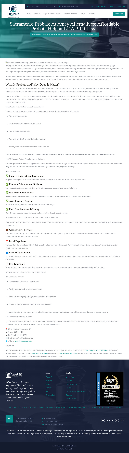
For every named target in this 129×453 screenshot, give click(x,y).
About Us (37, 14)
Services (49, 380)
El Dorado (64, 407)
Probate (69, 380)
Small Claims (71, 399)
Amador (52, 407)
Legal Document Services (51, 14)
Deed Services (71, 384)
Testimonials (50, 395)
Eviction (69, 395)
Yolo (25, 407)
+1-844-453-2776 (50, 422)
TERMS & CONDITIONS (117, 6)
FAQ (92, 6)
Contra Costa (86, 407)
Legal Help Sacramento (39, 353)
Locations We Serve (70, 14)
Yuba (58, 407)
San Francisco (107, 407)
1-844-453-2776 (50, 6)
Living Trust (70, 377)
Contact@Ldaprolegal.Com (69, 6)
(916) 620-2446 (34, 6)
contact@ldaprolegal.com (54, 425)
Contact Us (91, 14)
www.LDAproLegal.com (23, 341)
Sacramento (13, 407)
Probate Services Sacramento (67, 353)
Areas (48, 384)
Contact (48, 388)
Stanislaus (117, 407)
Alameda (77, 407)
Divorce (69, 388)
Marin (94, 407)
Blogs (83, 14)
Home (29, 14)
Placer (20, 407)
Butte (46, 407)
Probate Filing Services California (95, 350)
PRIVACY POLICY (101, 6)
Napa (99, 407)
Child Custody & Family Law (76, 391)
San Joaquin (32, 407)
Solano (41, 407)
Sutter (71, 407)
